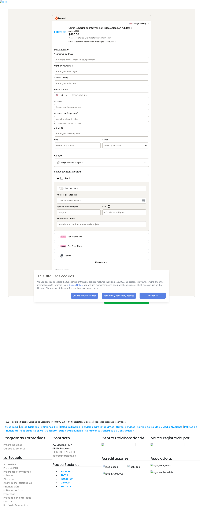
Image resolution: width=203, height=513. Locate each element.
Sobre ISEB (9, 464)
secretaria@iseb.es (64, 455)
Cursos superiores (14, 448)
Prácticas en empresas (17, 497)
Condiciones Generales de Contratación (109, 430)
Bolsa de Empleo (70, 427)
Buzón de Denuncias (72, 430)
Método (8, 475)
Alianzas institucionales (17, 483)
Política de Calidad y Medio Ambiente (159, 427)
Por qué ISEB (10, 468)
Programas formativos (17, 472)
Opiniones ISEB (49, 427)
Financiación (11, 486)
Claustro (8, 479)
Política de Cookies (31, 430)
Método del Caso (13, 490)
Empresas (9, 494)
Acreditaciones (29, 427)
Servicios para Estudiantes (98, 427)
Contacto (51, 430)
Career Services (125, 427)
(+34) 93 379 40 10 (63, 452)
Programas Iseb (12, 445)
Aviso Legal (11, 427)
